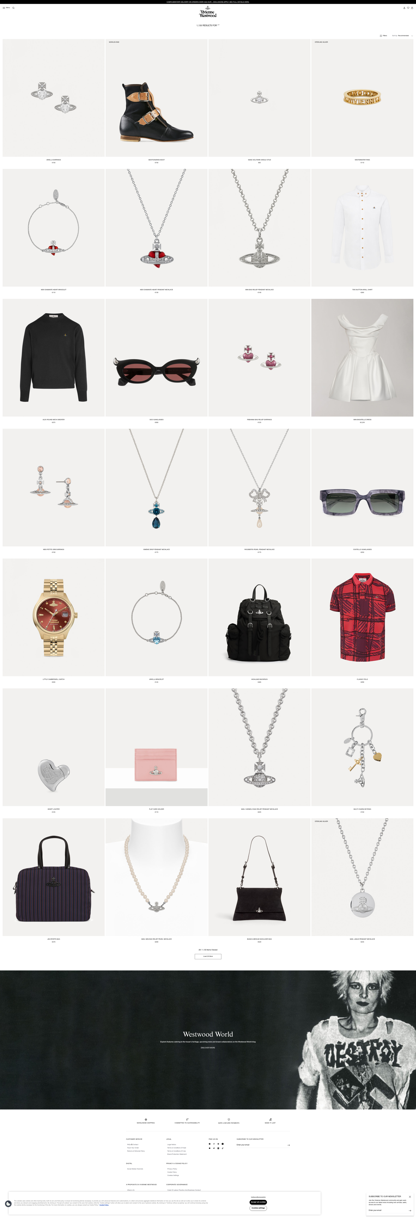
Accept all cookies (258, 1202)
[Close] (410, 1196)
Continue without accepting (258, 1197)
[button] (8, 1203)
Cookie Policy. (104, 1205)
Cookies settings (258, 1208)
